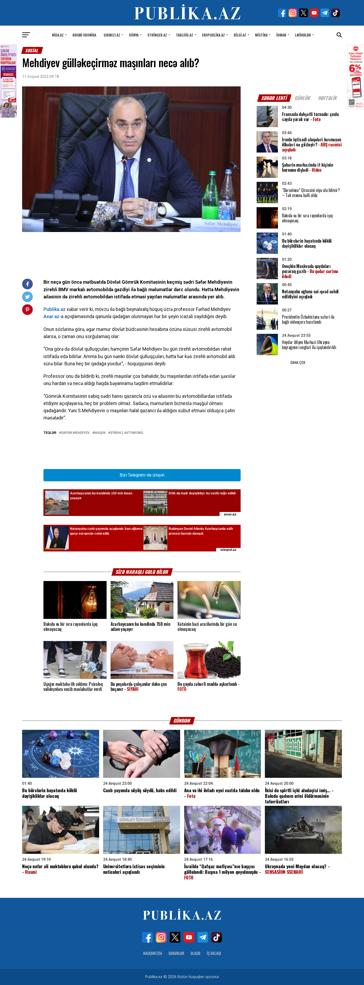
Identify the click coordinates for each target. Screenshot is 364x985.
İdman (281, 35)
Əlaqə (195, 953)
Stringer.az (157, 35)
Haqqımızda (152, 953)
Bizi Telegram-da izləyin (142, 475)
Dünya (134, 35)
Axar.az (51, 316)
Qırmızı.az (112, 35)
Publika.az (54, 309)
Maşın (100, 433)
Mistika (261, 35)
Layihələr (303, 35)
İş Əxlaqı (214, 953)
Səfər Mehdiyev (75, 433)
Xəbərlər (176, 953)
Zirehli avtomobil (127, 433)
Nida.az (58, 35)
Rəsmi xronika (84, 35)
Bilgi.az (240, 35)
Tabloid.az (184, 35)
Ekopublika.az (213, 35)
